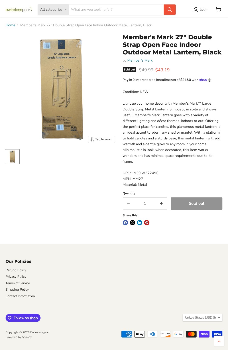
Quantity (129, 193)
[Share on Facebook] (125, 222)
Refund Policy (16, 270)
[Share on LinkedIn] (139, 222)
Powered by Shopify (19, 337)
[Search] (170, 9)
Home (10, 25)
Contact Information (20, 296)
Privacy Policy (16, 276)
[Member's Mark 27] (12, 156)
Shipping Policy (17, 289)
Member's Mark (140, 60)
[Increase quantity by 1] (161, 203)
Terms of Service (18, 283)
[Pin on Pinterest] (146, 222)
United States (200, 317)
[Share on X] (132, 222)
